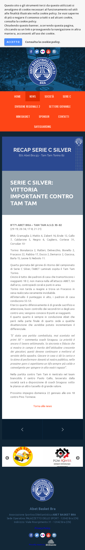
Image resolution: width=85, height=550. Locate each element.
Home (17, 96)
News (33, 96)
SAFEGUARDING (42, 126)
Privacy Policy (42, 528)
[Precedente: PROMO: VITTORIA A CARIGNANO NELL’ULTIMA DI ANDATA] (22, 429)
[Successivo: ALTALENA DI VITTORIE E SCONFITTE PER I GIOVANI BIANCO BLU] (62, 429)
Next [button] (78, 458)
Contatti (63, 116)
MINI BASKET (23, 116)
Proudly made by (37, 544)
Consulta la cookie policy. (42, 42)
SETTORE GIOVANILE (60, 106)
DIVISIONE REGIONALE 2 (27, 106)
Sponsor (44, 116)
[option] (35, 458)
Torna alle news (42, 406)
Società (49, 96)
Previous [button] (7, 458)
